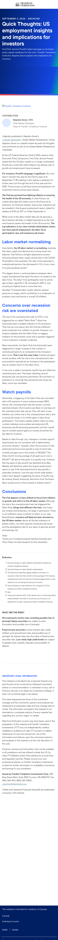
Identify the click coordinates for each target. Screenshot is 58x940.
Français (15, 929)
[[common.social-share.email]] (17, 653)
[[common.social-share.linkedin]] (8, 653)
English (5, 929)
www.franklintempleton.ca (14, 784)
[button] (29, 921)
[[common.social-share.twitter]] (13, 653)
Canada (5, 915)
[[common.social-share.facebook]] (4, 653)
